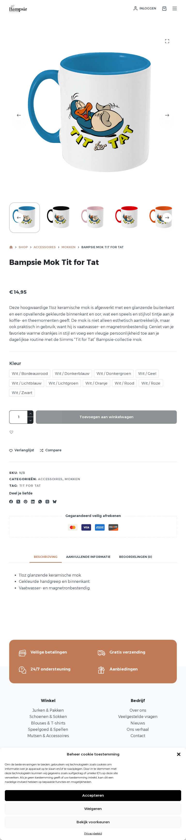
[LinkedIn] (33, 501)
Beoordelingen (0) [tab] (135, 557)
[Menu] (174, 8)
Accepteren (93, 795)
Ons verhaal (138, 729)
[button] (178, 754)
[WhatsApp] (40, 501)
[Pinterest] (25, 501)
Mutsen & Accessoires (48, 735)
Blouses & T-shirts (48, 723)
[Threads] (47, 501)
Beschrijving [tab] (45, 557)
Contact (138, 735)
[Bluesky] (54, 501)
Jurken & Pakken (48, 710)
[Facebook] (11, 501)
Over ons (138, 710)
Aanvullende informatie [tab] (88, 557)
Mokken (72, 479)
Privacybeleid (93, 833)
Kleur (15, 363)
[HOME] (11, 247)
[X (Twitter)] (18, 501)
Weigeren (93, 808)
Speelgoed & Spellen (48, 729)
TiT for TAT (30, 485)
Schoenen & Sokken (48, 716)
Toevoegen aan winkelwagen (106, 417)
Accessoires (50, 479)
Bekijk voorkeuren (93, 822)
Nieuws (138, 723)
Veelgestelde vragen (137, 716)
